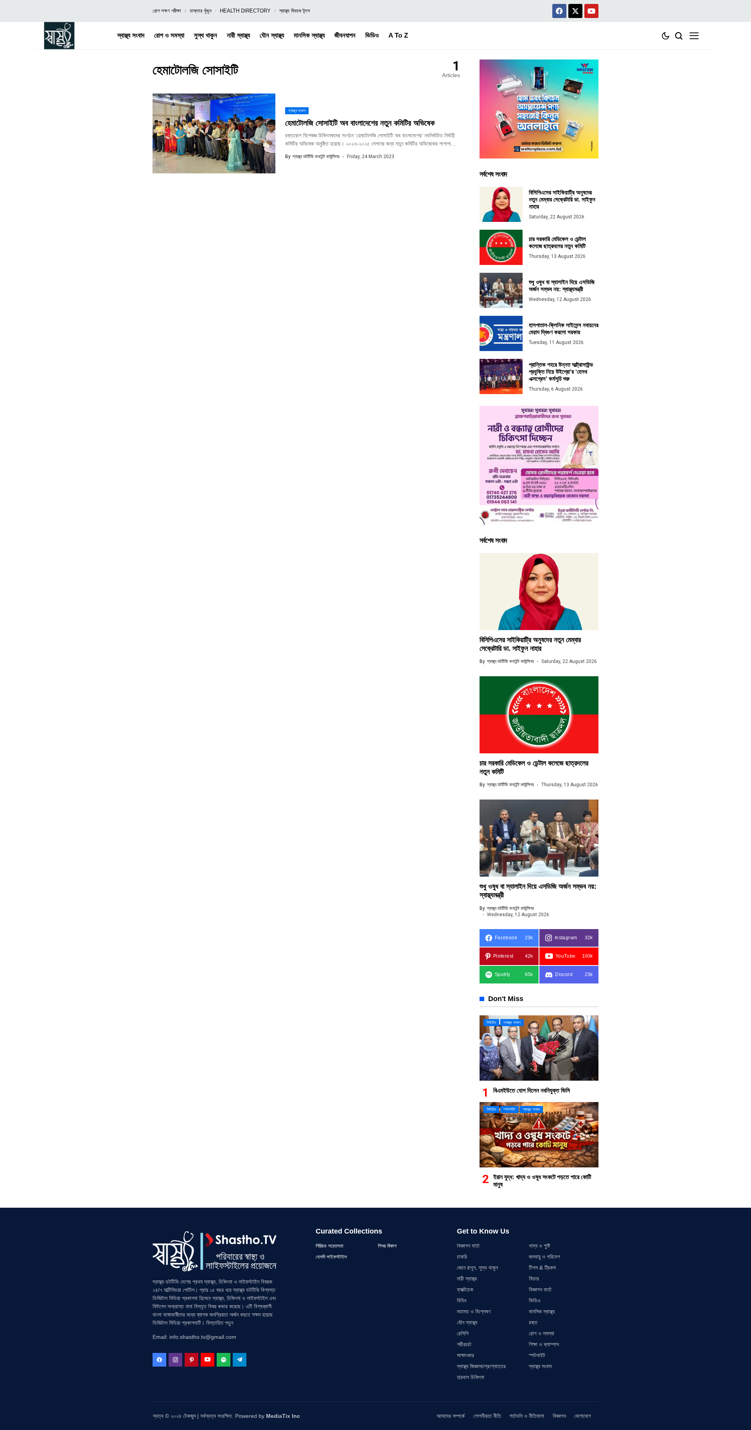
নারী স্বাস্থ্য (467, 1278)
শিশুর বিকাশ (387, 1246)
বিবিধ (461, 1300)
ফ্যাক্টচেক (465, 1289)
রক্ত (533, 1322)
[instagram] (175, 1360)
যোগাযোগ (582, 1416)
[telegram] (239, 1360)
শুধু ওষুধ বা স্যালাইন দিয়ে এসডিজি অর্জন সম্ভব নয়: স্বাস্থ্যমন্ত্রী (562, 285)
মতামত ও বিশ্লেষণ (473, 1311)
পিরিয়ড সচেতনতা (329, 1246)
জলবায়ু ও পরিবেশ (544, 1257)
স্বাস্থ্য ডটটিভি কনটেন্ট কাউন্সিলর (316, 156)
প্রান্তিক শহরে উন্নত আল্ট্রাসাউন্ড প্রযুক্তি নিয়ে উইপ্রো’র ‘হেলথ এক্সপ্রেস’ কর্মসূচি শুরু (561, 371)
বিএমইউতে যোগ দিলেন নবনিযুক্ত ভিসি (531, 1090)
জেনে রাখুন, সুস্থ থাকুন (477, 1267)
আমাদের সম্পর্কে (451, 1416)
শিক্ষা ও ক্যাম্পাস (544, 1344)
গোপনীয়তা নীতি (487, 1416)
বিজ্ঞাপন (559, 1416)
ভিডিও (535, 1300)
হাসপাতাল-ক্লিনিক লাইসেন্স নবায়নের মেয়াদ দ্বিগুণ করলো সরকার (563, 328)
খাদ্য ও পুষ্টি (539, 1246)
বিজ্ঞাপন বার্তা (468, 1246)
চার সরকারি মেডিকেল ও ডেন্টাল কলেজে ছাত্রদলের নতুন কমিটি (557, 242)
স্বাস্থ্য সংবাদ (540, 1366)
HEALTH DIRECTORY (245, 11)
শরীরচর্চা (464, 1344)
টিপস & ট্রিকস (542, 1267)
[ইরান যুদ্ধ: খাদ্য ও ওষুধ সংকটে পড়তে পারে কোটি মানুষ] (539, 1134)
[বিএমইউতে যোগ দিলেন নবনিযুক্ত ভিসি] (539, 1048)
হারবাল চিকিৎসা (470, 1377)
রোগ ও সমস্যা (541, 1333)
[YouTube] (207, 1360)
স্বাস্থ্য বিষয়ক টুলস (294, 11)
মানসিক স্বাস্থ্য (542, 1311)
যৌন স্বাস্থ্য (467, 1322)
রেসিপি (463, 1333)
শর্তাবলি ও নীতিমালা (526, 1416)
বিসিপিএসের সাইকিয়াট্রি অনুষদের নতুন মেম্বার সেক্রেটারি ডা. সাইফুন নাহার (562, 199)
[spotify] (223, 1360)
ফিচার (534, 1278)
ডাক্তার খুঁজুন (201, 11)
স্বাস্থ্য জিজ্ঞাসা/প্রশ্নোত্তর (481, 1366)
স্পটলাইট (537, 1355)
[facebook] (159, 1360)
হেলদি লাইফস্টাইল (331, 1257)
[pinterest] (191, 1360)
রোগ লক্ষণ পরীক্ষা (167, 11)
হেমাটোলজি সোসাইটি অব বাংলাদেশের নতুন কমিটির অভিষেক (360, 123)
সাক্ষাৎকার (465, 1355)
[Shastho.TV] (59, 35)
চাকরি (462, 1257)
